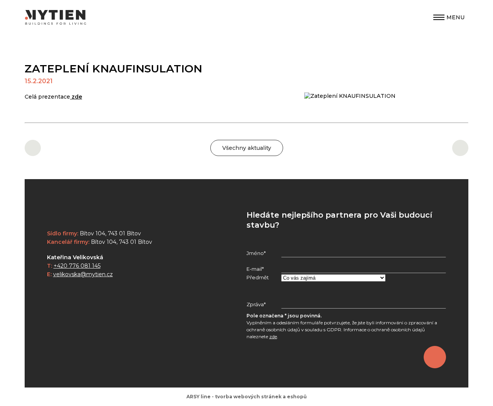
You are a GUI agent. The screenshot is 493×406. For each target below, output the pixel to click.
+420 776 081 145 (77, 265)
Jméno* (256, 253)
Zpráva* (256, 304)
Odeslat (435, 357)
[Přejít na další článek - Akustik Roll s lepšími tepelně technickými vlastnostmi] (460, 148)
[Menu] (438, 17)
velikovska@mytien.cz (83, 274)
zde (76, 96)
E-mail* (255, 269)
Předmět (257, 277)
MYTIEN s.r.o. (55, 17)
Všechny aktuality (246, 147)
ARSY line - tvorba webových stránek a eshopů (246, 396)
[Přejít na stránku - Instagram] (53, 293)
